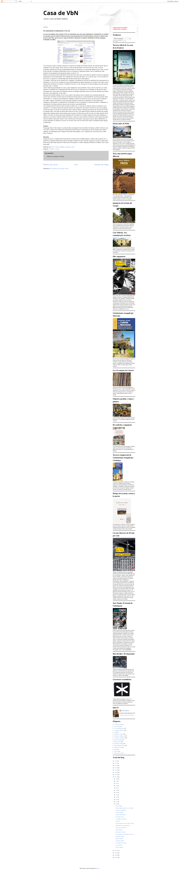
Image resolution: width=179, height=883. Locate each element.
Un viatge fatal (119, 845)
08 (116, 788)
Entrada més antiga (101, 164)
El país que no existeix (120, 832)
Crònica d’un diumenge (121, 810)
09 (116, 785)
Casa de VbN (60, 13)
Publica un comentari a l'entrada (55, 156)
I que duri (118, 821)
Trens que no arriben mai (121, 827)
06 (116, 792)
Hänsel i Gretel (117, 741)
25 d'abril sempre (118, 724)
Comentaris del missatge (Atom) (59, 168)
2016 (115, 765)
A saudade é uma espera (121, 819)
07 (116, 790)
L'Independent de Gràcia (119, 745)
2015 (115, 767)
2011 (115, 777)
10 (116, 783)
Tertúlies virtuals (119, 838)
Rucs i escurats (119, 806)
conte (115, 732)
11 (116, 781)
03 (116, 799)
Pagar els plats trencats (121, 814)
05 (116, 794)
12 (116, 779)
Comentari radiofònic (119, 730)
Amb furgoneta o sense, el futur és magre (125, 823)
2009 (115, 853)
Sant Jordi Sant (119, 830)
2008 (115, 855)
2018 (115, 761)
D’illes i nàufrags (119, 847)
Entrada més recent (50, 164)
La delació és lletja (120, 840)
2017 (115, 763)
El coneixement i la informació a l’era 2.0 (125, 834)
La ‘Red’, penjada (119, 812)
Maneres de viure (118, 747)
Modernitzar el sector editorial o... (123, 825)
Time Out (116, 751)
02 (116, 801)
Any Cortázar (117, 726)
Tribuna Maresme (118, 753)
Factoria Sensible (118, 740)
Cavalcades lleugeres (120, 836)
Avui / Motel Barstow (119, 728)
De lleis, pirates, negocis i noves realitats (124, 808)
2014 (115, 770)
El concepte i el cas (120, 816)
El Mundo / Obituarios (119, 736)
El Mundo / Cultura (54, 149)
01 (116, 804)
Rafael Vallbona (125, 710)
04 (116, 797)
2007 (115, 857)
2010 (115, 850)
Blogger (97, 868)
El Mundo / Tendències (119, 738)
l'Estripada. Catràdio (118, 743)
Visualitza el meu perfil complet (127, 715)
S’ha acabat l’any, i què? (121, 843)
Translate (124, 41)
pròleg (115, 749)
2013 (115, 772)
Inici (76, 164)
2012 (115, 774)
